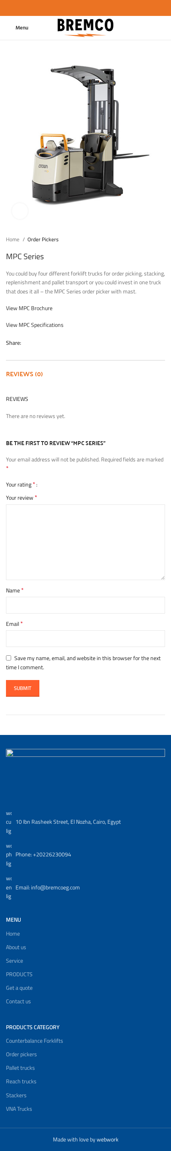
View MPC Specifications (35, 325)
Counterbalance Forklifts (34, 1041)
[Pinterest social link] (46, 343)
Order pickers (21, 1054)
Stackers (16, 1095)
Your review (21, 497)
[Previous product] (145, 239)
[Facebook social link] (27, 343)
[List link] (85, 822)
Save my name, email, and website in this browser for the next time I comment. (83, 663)
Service (14, 961)
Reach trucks (21, 1081)
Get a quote (19, 988)
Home (13, 239)
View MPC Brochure (29, 308)
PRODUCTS (19, 974)
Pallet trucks (20, 1068)
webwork (108, 1139)
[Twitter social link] (36, 343)
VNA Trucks (19, 1109)
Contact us (18, 1001)
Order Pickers (42, 239)
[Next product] (161, 239)
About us (16, 947)
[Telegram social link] (64, 343)
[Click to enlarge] (20, 211)
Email (14, 623)
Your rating (20, 484)
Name (15, 590)
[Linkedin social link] (55, 343)
